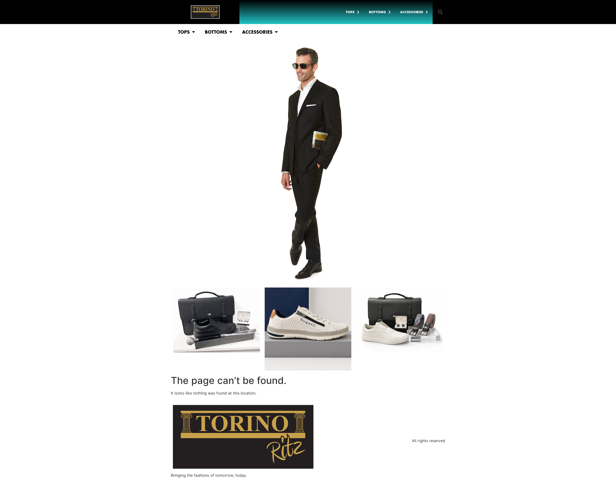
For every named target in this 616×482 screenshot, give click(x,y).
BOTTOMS (377, 12)
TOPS (350, 12)
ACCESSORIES (411, 12)
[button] (440, 12)
